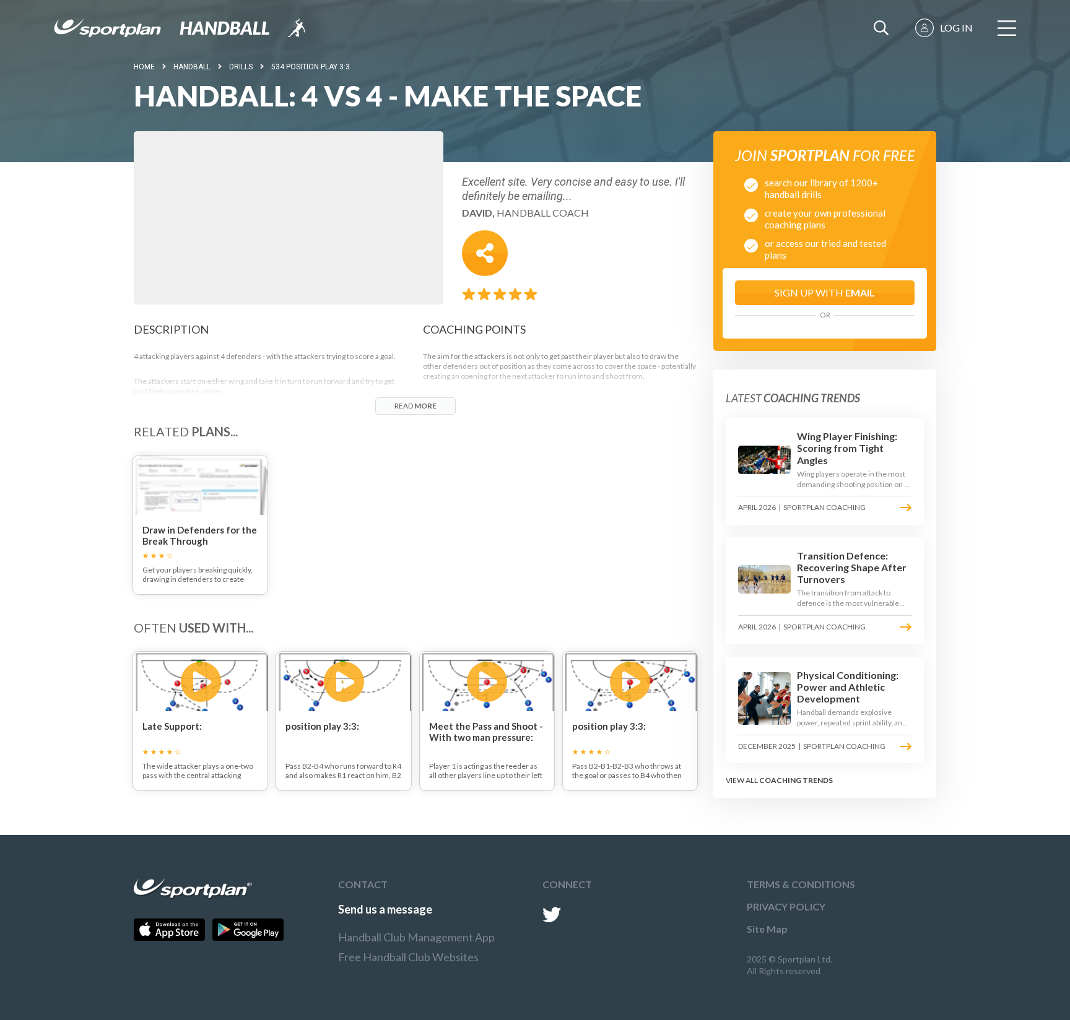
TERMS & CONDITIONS (801, 884)
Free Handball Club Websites (408, 957)
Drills (241, 67)
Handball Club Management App (416, 937)
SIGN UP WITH (825, 292)
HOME (144, 67)
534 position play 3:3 (310, 67)
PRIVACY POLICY (786, 906)
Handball (192, 67)
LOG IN (956, 27)
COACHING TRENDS (796, 780)
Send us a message (385, 909)
